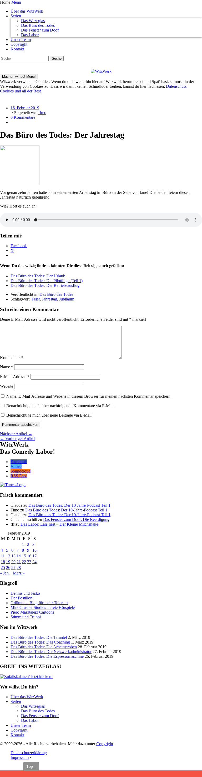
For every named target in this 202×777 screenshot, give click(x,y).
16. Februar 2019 (25, 108)
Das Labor (30, 35)
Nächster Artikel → (16, 434)
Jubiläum (66, 299)
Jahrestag (49, 299)
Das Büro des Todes (38, 25)
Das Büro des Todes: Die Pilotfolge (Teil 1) (47, 280)
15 (24, 556)
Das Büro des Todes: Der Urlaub (38, 276)
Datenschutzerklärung (29, 752)
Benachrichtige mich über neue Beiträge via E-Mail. (49, 415)
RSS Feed (19, 476)
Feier (36, 299)
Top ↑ (31, 766)
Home (5, 2)
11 (3, 556)
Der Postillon (21, 598)
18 (3, 562)
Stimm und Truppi (26, 617)
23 (29, 562)
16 (29, 556)
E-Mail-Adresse (14, 376)
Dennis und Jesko (25, 593)
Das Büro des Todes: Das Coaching (40, 642)
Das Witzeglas (33, 20)
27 (13, 567)
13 (13, 556)
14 (19, 556)
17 (34, 556)
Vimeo (16, 466)
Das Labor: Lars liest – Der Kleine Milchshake (59, 524)
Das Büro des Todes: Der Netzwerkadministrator (51, 651)
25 (3, 567)
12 (8, 556)
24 (34, 562)
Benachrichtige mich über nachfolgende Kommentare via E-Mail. (60, 405)
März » (19, 573)
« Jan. (5, 573)
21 (19, 562)
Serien (16, 16)
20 (13, 562)
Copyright (19, 44)
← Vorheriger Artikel (17, 438)
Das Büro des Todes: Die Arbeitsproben (44, 647)
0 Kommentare (23, 117)
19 (8, 562)
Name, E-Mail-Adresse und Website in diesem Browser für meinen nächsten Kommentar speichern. (88, 396)
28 (19, 567)
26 (8, 567)
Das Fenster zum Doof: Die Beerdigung (76, 519)
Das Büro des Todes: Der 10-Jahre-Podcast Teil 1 (69, 505)
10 (34, 550)
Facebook (19, 461)
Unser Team (21, 39)
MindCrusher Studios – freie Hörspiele (43, 607)
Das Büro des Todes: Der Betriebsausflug (45, 285)
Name (6, 367)
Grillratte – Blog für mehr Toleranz (39, 602)
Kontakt (17, 49)
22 (24, 562)
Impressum (20, 757)
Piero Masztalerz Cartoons (32, 612)
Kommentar (11, 357)
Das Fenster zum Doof (40, 30)
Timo (42, 112)
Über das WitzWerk (27, 11)
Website (6, 386)
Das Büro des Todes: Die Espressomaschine (47, 656)
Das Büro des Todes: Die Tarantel (39, 637)
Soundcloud (21, 471)
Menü (16, 2)
